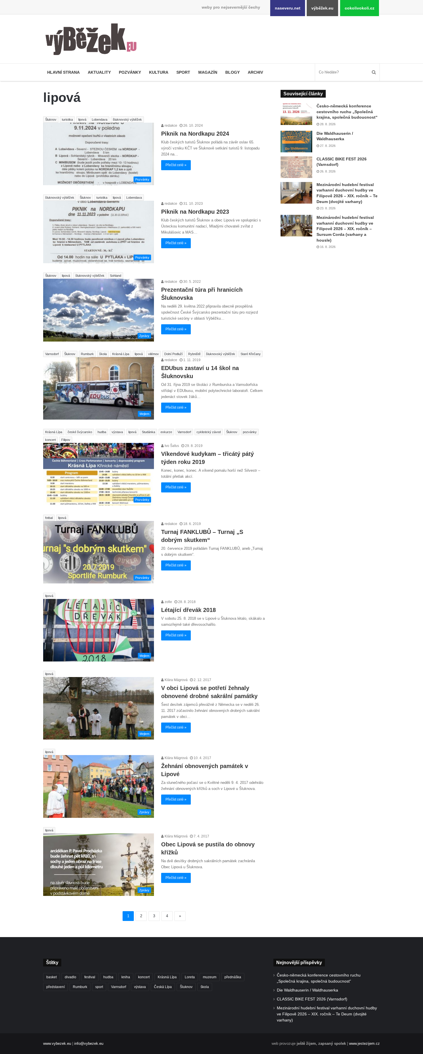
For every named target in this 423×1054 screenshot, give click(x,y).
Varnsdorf (52, 354)
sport (99, 987)
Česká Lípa (163, 987)
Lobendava (99, 119)
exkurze (166, 432)
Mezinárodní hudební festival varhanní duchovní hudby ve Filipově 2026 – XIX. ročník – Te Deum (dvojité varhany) (327, 1014)
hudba (102, 432)
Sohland (115, 275)
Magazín (207, 72)
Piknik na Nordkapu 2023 (195, 211)
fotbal (49, 518)
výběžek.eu (322, 8)
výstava (117, 432)
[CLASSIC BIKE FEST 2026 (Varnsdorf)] (296, 167)
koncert (50, 439)
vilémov (153, 354)
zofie (168, 602)
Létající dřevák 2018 (188, 610)
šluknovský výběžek (127, 119)
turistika (67, 119)
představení (55, 987)
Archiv (255, 72)
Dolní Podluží (173, 354)
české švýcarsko (80, 432)
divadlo (70, 977)
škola (103, 354)
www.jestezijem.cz (364, 1043)
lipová (82, 119)
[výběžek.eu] (93, 40)
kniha (125, 977)
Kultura (158, 72)
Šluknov (50, 119)
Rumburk (87, 354)
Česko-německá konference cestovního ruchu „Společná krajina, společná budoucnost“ (347, 112)
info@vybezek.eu (88, 1043)
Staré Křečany (251, 354)
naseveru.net (287, 8)
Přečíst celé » (175, 165)
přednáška (232, 977)
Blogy (232, 72)
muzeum (209, 977)
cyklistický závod (209, 432)
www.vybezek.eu (57, 1043)
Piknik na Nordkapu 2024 (195, 133)
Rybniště (194, 354)
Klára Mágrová (176, 680)
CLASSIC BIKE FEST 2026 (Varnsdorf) (312, 999)
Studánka (148, 432)
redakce (170, 126)
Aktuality (99, 72)
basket (51, 977)
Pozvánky (130, 72)
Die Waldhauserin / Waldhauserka (307, 990)
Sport (183, 72)
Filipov (65, 439)
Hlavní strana (63, 72)
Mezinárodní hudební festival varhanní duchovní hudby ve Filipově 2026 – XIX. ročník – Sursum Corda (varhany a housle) (345, 228)
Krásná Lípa (120, 354)
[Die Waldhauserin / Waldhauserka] (296, 141)
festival (89, 977)
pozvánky (250, 432)
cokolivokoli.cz (359, 8)
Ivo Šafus (171, 446)
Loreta (190, 977)
